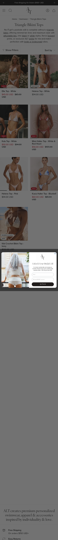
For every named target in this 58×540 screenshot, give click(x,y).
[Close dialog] (55, 253)
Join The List (43, 284)
